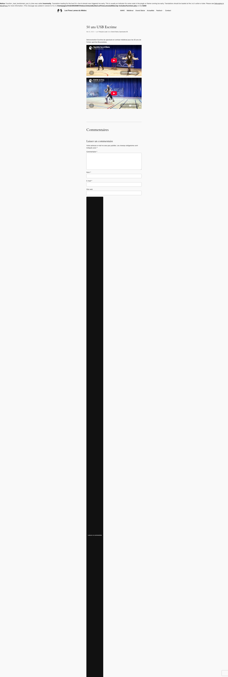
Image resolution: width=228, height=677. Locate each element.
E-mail (89, 181)
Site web (89, 189)
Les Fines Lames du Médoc (75, 10)
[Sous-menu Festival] (162, 10)
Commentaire (91, 152)
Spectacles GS (123, 31)
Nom (88, 172)
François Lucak (103, 31)
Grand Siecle (115, 31)
